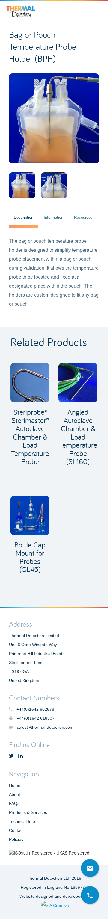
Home (14, 785)
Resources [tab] (83, 217)
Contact (16, 830)
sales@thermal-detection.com (81, 10)
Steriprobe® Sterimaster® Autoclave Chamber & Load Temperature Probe (30, 436)
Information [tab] (53, 217)
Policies (16, 839)
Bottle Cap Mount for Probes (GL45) (30, 557)
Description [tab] (23, 217)
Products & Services (28, 812)
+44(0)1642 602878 (99, 10)
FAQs (14, 803)
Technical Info (22, 821)
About (14, 794)
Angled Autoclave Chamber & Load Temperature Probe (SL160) (78, 436)
